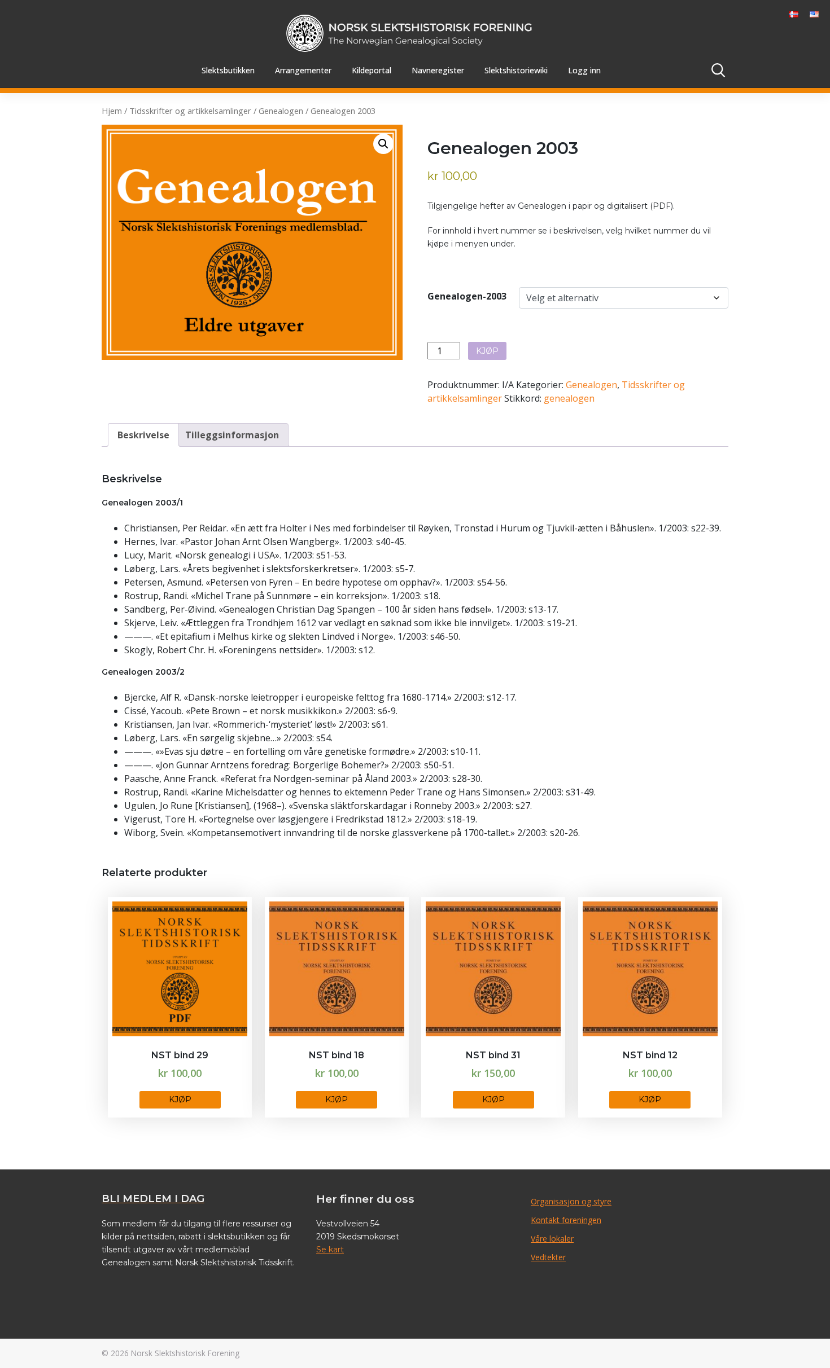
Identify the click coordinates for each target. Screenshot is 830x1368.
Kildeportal (371, 70)
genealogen (569, 398)
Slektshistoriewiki (516, 70)
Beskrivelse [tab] (143, 435)
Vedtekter (548, 1257)
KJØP (487, 351)
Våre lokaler (552, 1238)
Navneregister (438, 70)
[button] (383, 144)
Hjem (112, 110)
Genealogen (281, 110)
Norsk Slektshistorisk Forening (185, 1353)
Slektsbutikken (228, 70)
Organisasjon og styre (571, 1201)
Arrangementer (303, 70)
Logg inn (584, 70)
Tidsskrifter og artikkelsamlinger (190, 110)
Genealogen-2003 (466, 296)
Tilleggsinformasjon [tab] (232, 435)
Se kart (330, 1249)
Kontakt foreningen (566, 1220)
